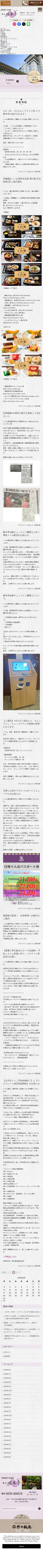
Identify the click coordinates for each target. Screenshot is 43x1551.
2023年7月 (7, 1424)
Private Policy (33, 1541)
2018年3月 (7, 1449)
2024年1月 (7, 1411)
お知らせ (30, 172)
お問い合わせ (5, 52)
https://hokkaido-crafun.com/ (13, 401)
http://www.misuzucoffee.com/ (14, 394)
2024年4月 (7, 1407)
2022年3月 (7, 1436)
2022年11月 (8, 1432)
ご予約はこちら (9, 1257)
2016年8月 (7, 1453)
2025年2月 (7, 1399)
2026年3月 (7, 1386)
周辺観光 (3, 42)
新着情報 (37, 172)
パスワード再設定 (11, 1038)
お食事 (2, 33)
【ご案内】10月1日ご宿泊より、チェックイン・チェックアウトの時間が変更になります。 (22, 724)
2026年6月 (7, 1378)
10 (4, 1290)
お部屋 (2, 35)
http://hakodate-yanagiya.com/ (27, 396)
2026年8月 (7, 1370)
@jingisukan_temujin (11, 323)
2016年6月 (7, 1457)
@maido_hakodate (25, 310)
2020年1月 (7, 1444)
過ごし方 (3, 40)
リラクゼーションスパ (8, 38)
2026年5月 (7, 1382)
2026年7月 (7, 1374)
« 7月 (3, 1301)
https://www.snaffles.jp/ (12, 389)
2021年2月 (7, 1440)
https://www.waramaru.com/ (13, 318)
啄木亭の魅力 (5, 30)
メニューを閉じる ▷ (8, 54)
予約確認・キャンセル (8, 47)
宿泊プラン (4, 45)
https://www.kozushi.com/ (30, 300)
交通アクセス (5, 43)
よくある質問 (5, 50)
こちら (20, 1012)
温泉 (2, 32)
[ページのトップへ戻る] (21, 1516)
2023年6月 (7, 1428)
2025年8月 (7, 1395)
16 (39, 1290)
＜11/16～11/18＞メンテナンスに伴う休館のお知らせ (22, 1312)
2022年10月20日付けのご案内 (15, 1023)
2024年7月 (7, 1403)
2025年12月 (8, 1390)
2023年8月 (7, 1419)
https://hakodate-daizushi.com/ (23, 303)
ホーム (2, 28)
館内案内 (3, 37)
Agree (21, 1546)
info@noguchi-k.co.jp (21, 1053)
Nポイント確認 (6, 48)
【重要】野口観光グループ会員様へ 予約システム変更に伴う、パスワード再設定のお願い (21, 953)
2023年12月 (8, 1415)
